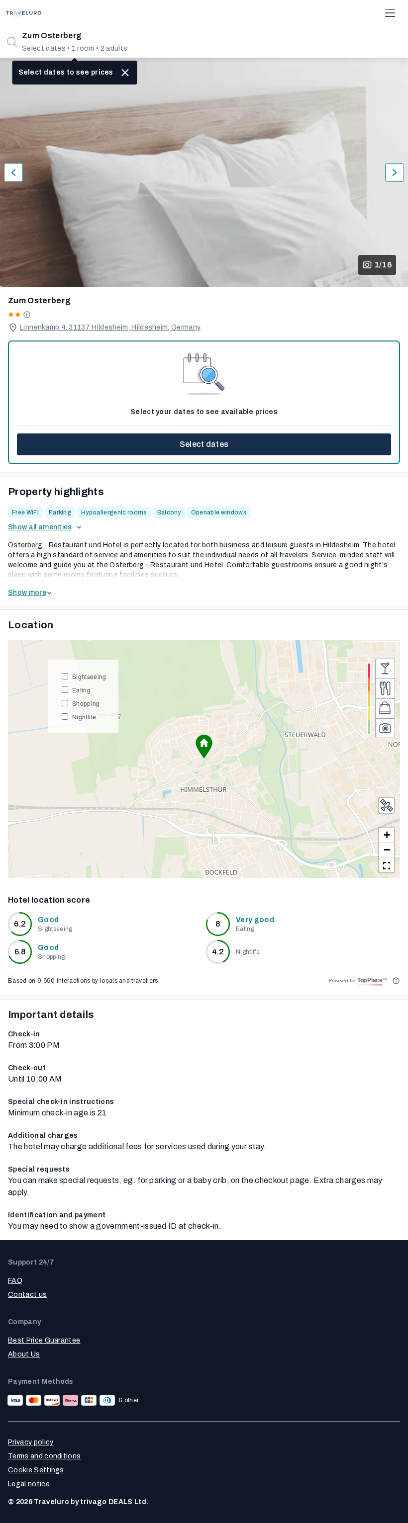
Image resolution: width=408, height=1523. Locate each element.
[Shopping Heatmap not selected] (385, 708)
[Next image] (394, 172)
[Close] (125, 73)
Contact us (27, 1294)
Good (48, 920)
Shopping (86, 703)
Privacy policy (30, 1442)
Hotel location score (49, 900)
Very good (255, 920)
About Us (24, 1354)
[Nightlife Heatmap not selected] (385, 668)
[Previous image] (13, 172)
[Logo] (23, 13)
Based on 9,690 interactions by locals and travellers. (84, 980)
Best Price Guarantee (44, 1340)
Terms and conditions (44, 1456)
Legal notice (29, 1484)
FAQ (15, 1280)
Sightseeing (89, 676)
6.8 (20, 951)
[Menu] (390, 13)
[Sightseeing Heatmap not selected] (385, 728)
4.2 (218, 951)
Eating (81, 689)
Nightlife (84, 716)
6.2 (20, 924)
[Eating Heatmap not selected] (385, 688)
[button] (204, 746)
